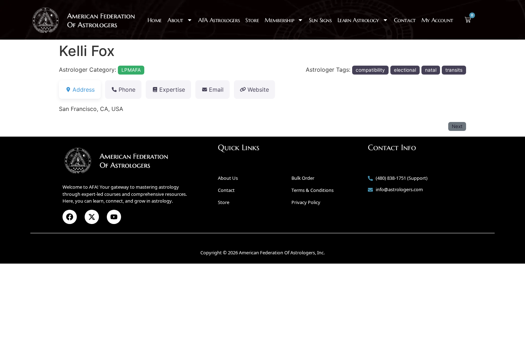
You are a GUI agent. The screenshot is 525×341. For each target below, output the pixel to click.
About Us (228, 178)
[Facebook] (69, 217)
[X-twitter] (92, 217)
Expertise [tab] (172, 89)
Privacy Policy (305, 202)
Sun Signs (320, 20)
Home (155, 20)
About (175, 20)
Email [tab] (216, 89)
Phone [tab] (127, 89)
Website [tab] (258, 89)
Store (252, 20)
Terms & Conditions (312, 190)
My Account (437, 20)
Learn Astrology (358, 20)
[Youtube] (114, 217)
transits (453, 70)
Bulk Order (302, 178)
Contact (405, 20)
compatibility (370, 70)
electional (405, 70)
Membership (279, 20)
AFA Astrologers (219, 20)
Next (457, 126)
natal (430, 70)
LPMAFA (131, 70)
